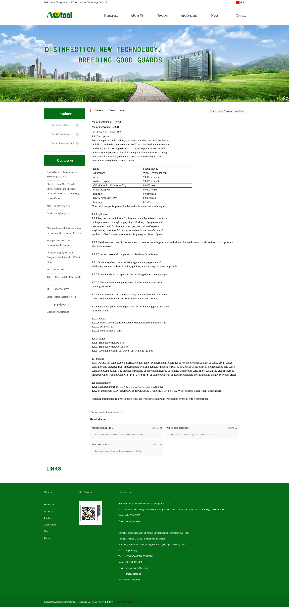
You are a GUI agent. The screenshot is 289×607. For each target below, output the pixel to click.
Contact (241, 15)
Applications (189, 15)
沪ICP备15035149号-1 (127, 602)
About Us (137, 15)
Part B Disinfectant (61, 134)
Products (163, 15)
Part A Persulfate (60, 125)
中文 (242, 2)
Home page (215, 111)
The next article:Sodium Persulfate (106, 412)
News (214, 15)
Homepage (111, 15)
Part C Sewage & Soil (63, 143)
